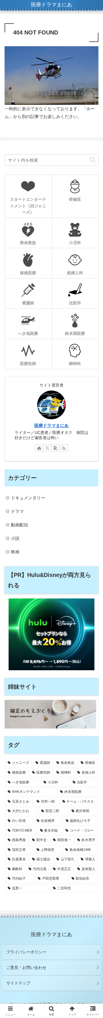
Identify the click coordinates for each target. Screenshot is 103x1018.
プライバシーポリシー (26, 952)
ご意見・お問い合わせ (26, 967)
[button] (93, 160)
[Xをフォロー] (47, 448)
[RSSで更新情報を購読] (64, 448)
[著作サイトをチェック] (39, 448)
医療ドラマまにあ (51, 425)
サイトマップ (18, 983)
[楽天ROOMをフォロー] (55, 448)
